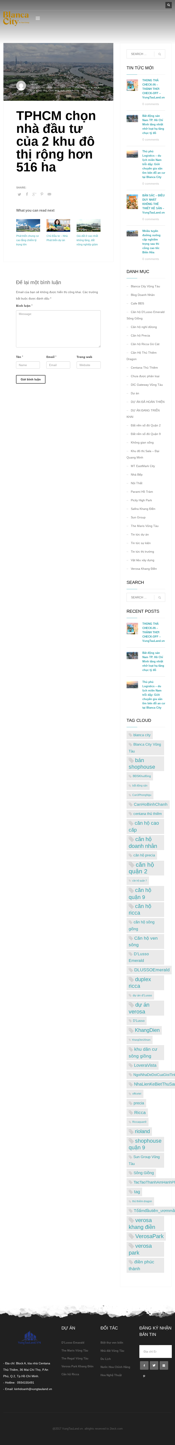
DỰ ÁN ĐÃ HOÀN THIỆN (148, 402)
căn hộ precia (144, 855)
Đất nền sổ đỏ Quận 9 (146, 434)
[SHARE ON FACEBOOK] (27, 194)
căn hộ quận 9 (140, 893)
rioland (142, 1131)
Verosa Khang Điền (144, 568)
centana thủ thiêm (147, 814)
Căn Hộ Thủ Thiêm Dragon (142, 356)
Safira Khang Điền (143, 508)
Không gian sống (142, 442)
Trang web (84, 357)
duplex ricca (140, 982)
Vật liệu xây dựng (142, 560)
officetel (136, 1093)
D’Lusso (138, 1020)
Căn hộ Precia (140, 335)
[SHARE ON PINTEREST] (42, 194)
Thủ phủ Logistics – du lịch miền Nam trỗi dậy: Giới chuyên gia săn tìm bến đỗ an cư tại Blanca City (153, 164)
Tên (19, 357)
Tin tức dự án (140, 534)
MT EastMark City (143, 466)
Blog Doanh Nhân (143, 295)
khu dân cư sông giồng (143, 1052)
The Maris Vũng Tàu (145, 526)
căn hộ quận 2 (141, 868)
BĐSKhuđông (142, 776)
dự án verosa (139, 1008)
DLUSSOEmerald (152, 969)
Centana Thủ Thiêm (144, 367)
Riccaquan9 (139, 1121)
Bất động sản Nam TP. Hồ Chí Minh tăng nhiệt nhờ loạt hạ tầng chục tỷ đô (153, 124)
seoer (34, 84)
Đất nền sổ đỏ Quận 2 (146, 425)
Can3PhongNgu (141, 795)
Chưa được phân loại (145, 376)
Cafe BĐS (53, 90)
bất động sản (139, 785)
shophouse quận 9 (145, 1144)
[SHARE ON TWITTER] (19, 194)
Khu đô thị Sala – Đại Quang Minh (143, 454)
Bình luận (24, 306)
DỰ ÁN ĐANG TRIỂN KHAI (143, 413)
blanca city (142, 735)
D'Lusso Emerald (139, 957)
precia (139, 1103)
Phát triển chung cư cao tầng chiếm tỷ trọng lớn (27, 240)
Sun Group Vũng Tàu (144, 1160)
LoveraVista (145, 1065)
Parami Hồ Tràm (142, 491)
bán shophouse (142, 763)
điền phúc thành (141, 1265)
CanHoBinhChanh (151, 804)
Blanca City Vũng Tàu (145, 286)
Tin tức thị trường (142, 551)
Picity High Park (141, 500)
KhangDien (147, 1030)
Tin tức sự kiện (141, 543)
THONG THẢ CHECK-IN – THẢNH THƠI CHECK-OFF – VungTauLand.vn (153, 89)
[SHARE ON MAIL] (49, 194)
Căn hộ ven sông (143, 941)
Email (51, 357)
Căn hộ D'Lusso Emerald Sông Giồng (146, 315)
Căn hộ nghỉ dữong (144, 327)
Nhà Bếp (137, 474)
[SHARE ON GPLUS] (34, 194)
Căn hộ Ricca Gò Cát (145, 344)
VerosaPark (149, 1236)
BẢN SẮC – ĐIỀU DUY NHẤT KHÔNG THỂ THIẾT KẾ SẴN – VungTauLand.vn (153, 204)
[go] (159, 54)
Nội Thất (136, 483)
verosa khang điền (142, 1223)
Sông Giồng (144, 1173)
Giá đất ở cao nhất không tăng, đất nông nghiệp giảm (87, 240)
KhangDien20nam (141, 1040)
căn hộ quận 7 (139, 880)
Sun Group (66, 90)
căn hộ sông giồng (142, 925)
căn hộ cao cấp (144, 826)
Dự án (135, 393)
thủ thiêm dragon (142, 1201)
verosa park (140, 1249)
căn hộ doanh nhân (143, 842)
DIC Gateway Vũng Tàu (147, 384)
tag (137, 1191)
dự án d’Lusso (142, 995)
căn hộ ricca (140, 909)
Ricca (140, 1112)
